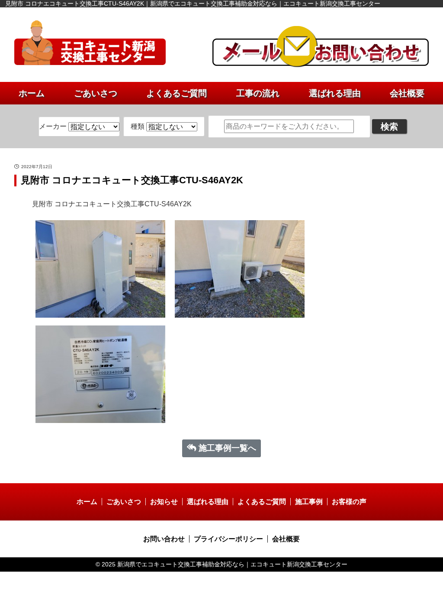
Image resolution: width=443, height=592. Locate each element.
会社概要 (407, 93)
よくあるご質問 (176, 93)
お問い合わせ (164, 539)
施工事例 (309, 501)
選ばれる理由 (335, 93)
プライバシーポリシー (228, 539)
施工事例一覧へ (227, 447)
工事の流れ (257, 93)
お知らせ (164, 501)
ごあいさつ (95, 93)
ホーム (32, 93)
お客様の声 (349, 501)
